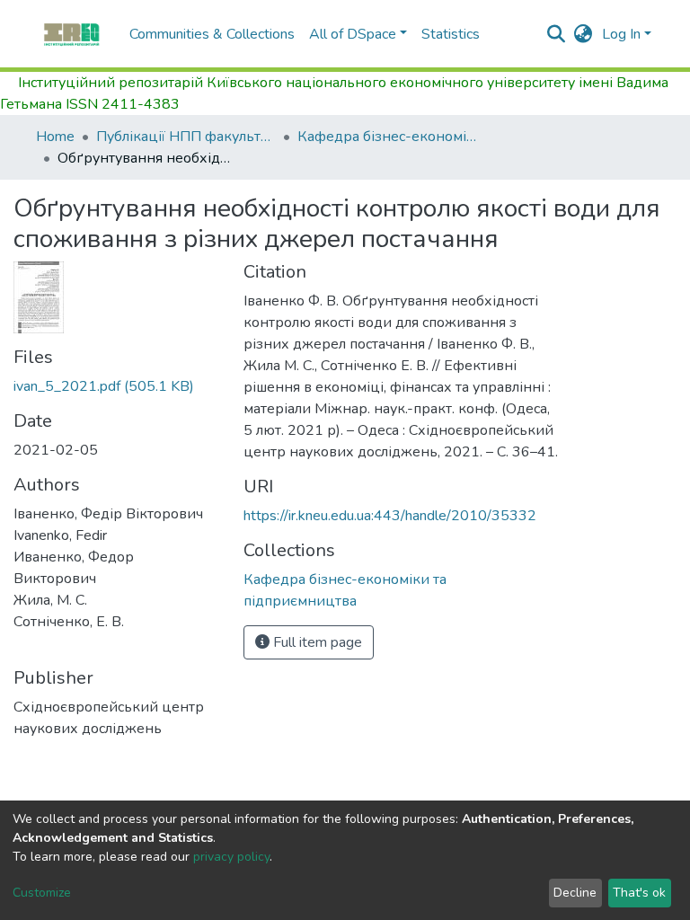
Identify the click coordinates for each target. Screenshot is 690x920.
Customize (42, 892)
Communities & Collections (212, 34)
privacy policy (231, 856)
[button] (583, 34)
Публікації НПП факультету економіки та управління (186, 136)
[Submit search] (556, 34)
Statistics (450, 34)
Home (55, 136)
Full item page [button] (316, 642)
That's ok (639, 892)
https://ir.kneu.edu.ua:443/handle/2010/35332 (389, 516)
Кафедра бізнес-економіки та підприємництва (387, 136)
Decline (575, 892)
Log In (621, 34)
